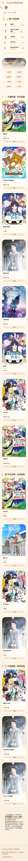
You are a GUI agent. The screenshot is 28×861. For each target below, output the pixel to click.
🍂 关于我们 (5, 852)
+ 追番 (14, 141)
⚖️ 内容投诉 (5, 854)
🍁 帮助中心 (13, 852)
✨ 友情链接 (20, 852)
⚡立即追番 (9, 63)
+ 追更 (14, 420)
